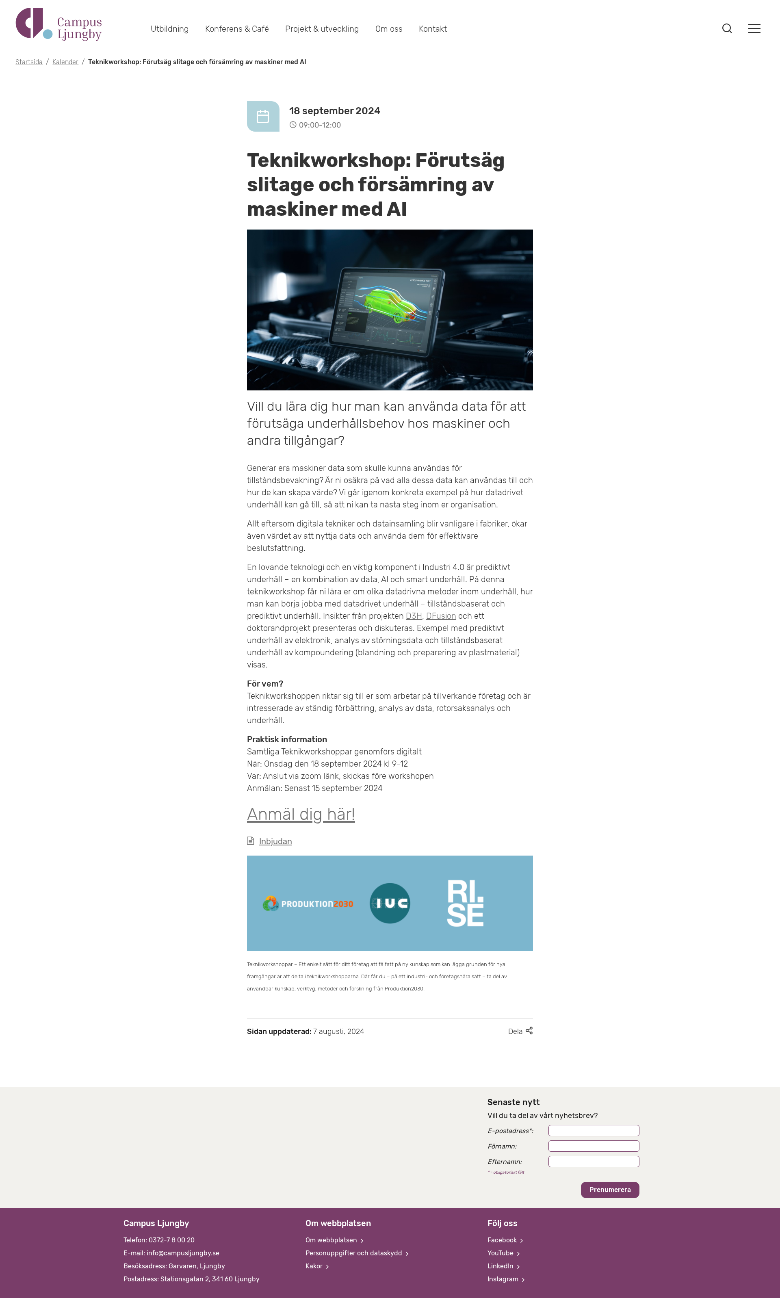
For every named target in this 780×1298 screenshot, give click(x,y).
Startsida (29, 62)
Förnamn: (502, 1146)
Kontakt (433, 29)
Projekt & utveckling (322, 29)
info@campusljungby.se (183, 1253)
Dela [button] (520, 1031)
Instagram (504, 1279)
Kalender (65, 62)
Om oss (389, 29)
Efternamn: (505, 1162)
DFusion (441, 616)
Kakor (315, 1266)
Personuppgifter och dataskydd (355, 1253)
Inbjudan (275, 841)
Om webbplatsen (332, 1240)
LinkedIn (501, 1266)
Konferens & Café (237, 29)
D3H (414, 616)
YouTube (501, 1253)
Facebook (503, 1240)
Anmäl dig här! (301, 814)
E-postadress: (510, 1131)
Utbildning (170, 29)
